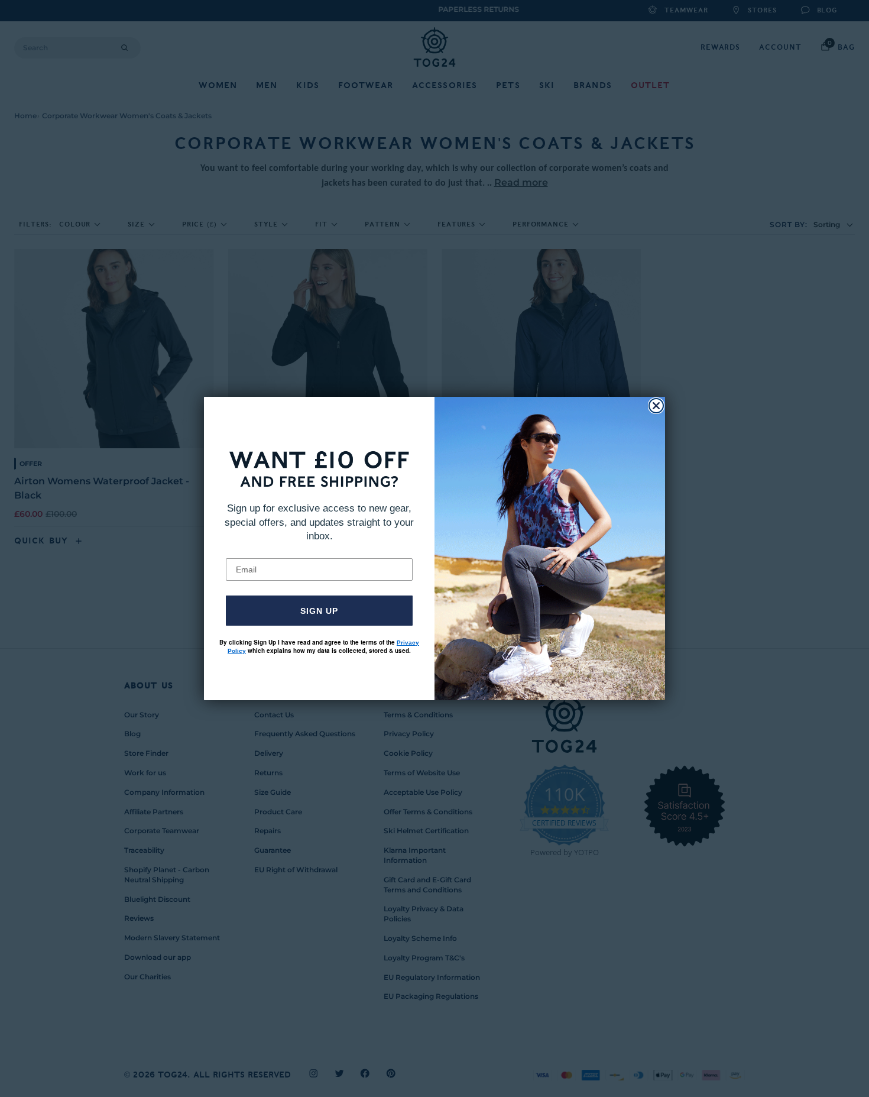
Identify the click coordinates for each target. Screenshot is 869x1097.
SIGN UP (319, 611)
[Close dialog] (656, 406)
